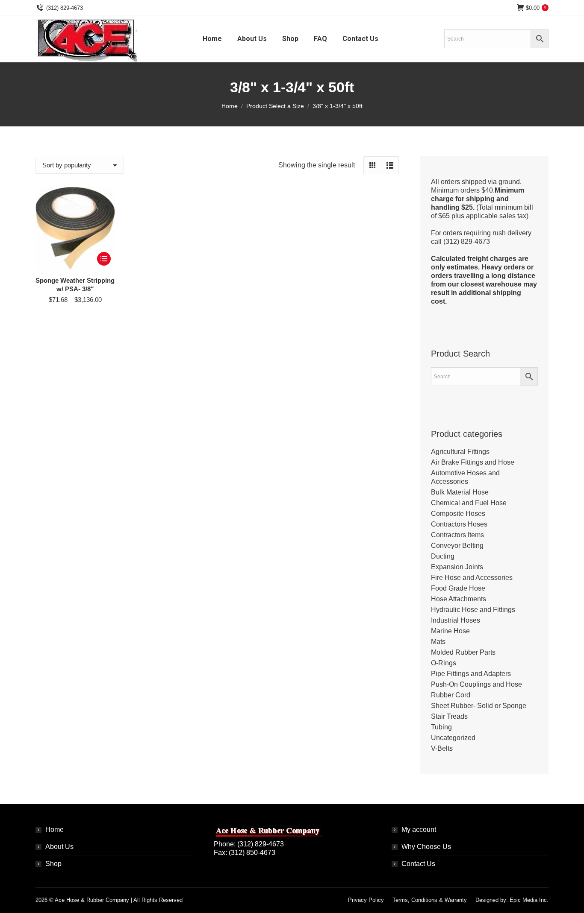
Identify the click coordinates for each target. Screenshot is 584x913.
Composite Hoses (458, 513)
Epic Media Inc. (529, 900)
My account (418, 829)
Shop (53, 863)
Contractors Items (457, 534)
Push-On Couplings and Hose (476, 684)
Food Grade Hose (458, 588)
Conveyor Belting (457, 545)
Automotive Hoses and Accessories (465, 477)
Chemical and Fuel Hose (469, 502)
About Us (59, 846)
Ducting (442, 556)
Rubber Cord (450, 695)
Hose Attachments (458, 599)
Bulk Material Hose (460, 492)
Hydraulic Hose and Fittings (473, 609)
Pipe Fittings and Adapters (471, 673)
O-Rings (443, 663)
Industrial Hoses (455, 620)
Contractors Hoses (459, 524)
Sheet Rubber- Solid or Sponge (478, 705)
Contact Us (418, 863)
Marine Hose (450, 631)
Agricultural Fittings (460, 451)
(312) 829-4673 (64, 8)
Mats (438, 641)
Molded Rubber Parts (463, 652)
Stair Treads (449, 716)
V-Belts (442, 748)
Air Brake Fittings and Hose (472, 462)
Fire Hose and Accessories (472, 577)
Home (54, 829)
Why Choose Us (426, 846)
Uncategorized (453, 737)
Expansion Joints (457, 567)
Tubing (441, 727)
